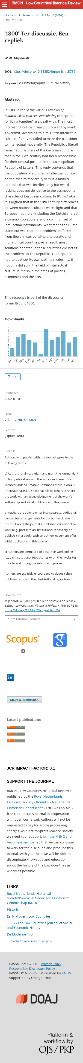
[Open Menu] (4, 4)
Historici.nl (15, 909)
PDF (14, 377)
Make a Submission (24, 700)
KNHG (66, 973)
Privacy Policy (51, 964)
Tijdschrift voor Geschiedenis (29, 941)
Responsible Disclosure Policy (32, 968)
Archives (24, 15)
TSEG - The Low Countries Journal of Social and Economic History (39, 925)
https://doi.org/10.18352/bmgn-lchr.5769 (44, 71)
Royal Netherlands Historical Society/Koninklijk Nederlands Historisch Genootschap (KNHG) (38, 898)
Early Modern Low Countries (28, 916)
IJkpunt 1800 (24, 303)
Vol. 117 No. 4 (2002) (49, 15)
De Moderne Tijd (20, 934)
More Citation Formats (24, 619)
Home (9, 15)
